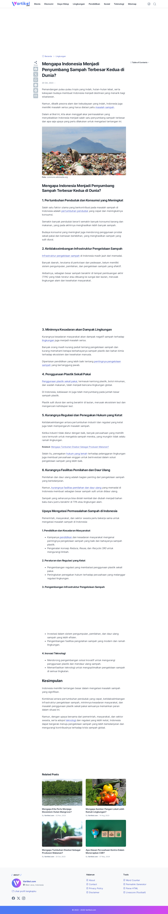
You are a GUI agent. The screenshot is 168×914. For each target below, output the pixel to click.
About (91, 880)
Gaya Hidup (63, 4)
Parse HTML (131, 888)
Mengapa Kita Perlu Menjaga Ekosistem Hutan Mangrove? (57, 810)
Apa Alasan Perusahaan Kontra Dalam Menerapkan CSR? (105, 851)
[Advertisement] (84, 31)
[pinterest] (35, 90)
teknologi (71, 720)
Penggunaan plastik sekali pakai (59, 381)
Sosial (107, 4)
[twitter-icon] (18, 898)
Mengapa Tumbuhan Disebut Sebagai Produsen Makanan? (80, 447)
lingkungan (48, 340)
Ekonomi (48, 4)
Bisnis (37, 4)
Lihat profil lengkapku (25, 891)
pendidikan (66, 537)
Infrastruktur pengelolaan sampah (61, 255)
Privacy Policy (95, 888)
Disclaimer (93, 892)
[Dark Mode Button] (149, 3)
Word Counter (132, 880)
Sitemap (132, 4)
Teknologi (119, 4)
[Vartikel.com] (21, 4)
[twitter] (35, 74)
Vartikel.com (29, 881)
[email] (35, 95)
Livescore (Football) (135, 892)
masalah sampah (104, 107)
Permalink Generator (135, 884)
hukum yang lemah (76, 453)
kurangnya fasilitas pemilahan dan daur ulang (76, 487)
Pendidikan (94, 4)
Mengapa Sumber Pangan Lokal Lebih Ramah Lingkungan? (105, 810)
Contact (92, 884)
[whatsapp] (35, 79)
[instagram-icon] (23, 898)
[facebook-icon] (13, 898)
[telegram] (35, 85)
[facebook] (35, 69)
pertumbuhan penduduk (74, 211)
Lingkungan (79, 4)
